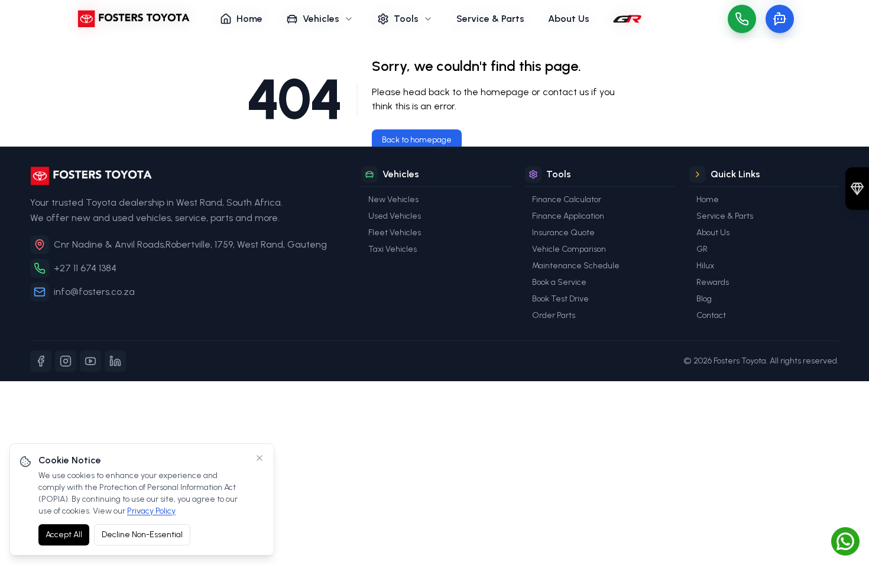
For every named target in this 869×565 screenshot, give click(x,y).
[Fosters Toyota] (186, 176)
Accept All (64, 535)
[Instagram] (65, 361)
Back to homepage (417, 140)
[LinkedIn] (115, 361)
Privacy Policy (151, 511)
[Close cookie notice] (259, 458)
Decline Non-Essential (142, 535)
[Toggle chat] (780, 19)
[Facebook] (40, 361)
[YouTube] (90, 361)
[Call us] (742, 19)
